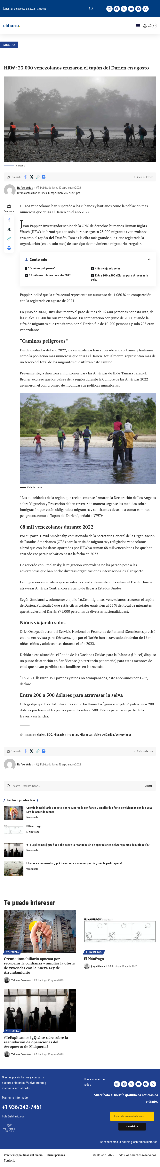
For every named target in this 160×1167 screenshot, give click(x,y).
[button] (91, 8)
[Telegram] (138, 9)
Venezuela (32, 817)
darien (41, 734)
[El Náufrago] (13, 831)
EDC (49, 734)
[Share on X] (31, 177)
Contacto (9, 1160)
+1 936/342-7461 (22, 1107)
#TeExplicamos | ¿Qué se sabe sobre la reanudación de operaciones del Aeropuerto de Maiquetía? (88, 844)
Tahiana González (21, 980)
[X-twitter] (124, 9)
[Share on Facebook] (25, 177)
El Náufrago (33, 826)
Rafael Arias (25, 187)
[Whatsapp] (145, 9)
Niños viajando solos (107, 268)
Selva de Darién (104, 734)
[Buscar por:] (75, 786)
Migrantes (86, 734)
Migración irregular (65, 734)
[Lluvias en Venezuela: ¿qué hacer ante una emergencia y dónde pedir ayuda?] (13, 868)
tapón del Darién (52, 237)
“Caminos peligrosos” (41, 268)
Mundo (9, 45)
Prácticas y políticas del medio (23, 1155)
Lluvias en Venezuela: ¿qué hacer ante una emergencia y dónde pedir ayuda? (74, 863)
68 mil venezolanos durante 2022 (50, 275)
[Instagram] (109, 9)
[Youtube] (131, 9)
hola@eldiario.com (13, 1116)
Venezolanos (124, 734)
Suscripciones (56, 1155)
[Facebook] (117, 9)
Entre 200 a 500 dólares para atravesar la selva (119, 277)
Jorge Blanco (98, 966)
